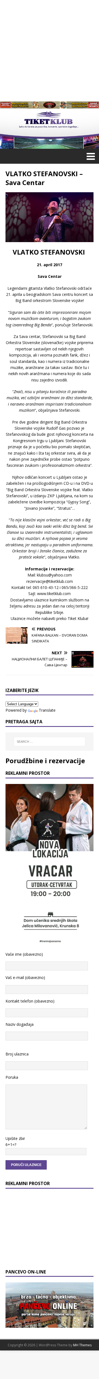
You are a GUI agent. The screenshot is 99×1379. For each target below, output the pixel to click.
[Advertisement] (49, 50)
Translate (47, 710)
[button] (90, 156)
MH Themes (82, 1345)
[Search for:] (49, 741)
